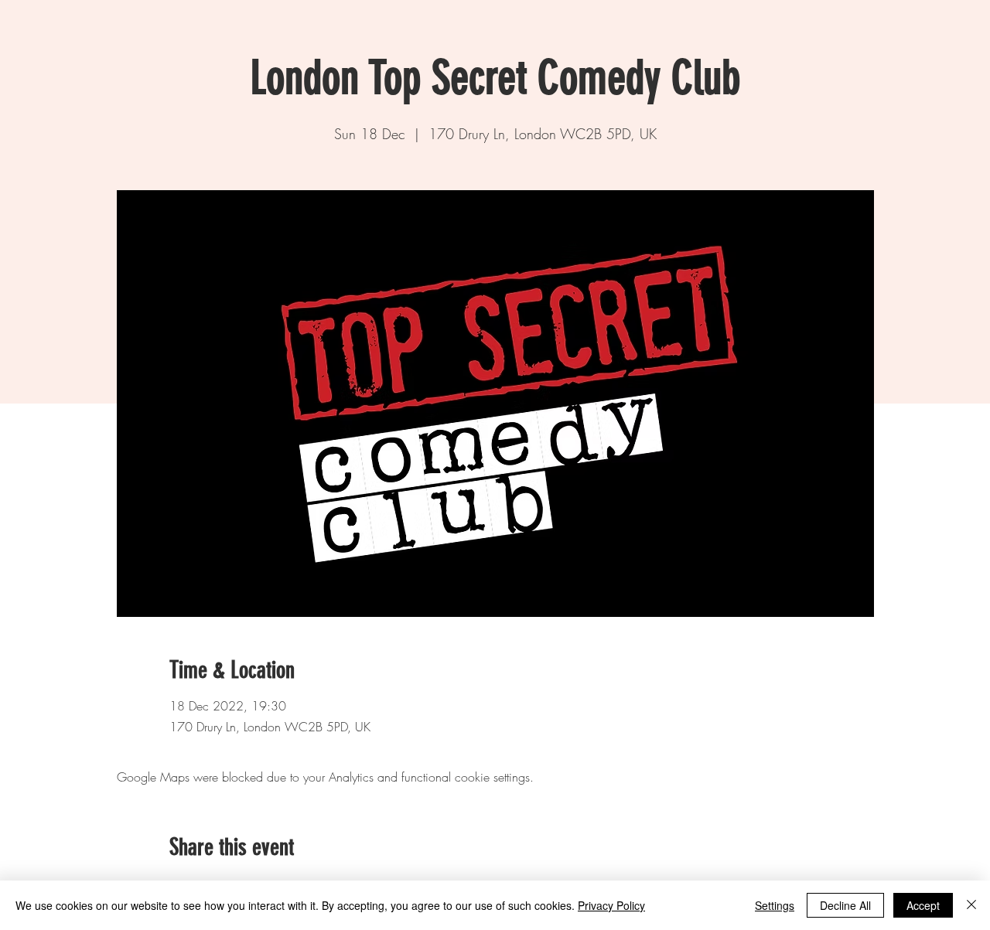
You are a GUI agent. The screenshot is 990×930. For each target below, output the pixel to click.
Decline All (845, 905)
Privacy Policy (611, 905)
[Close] (971, 905)
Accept (923, 905)
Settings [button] (774, 905)
